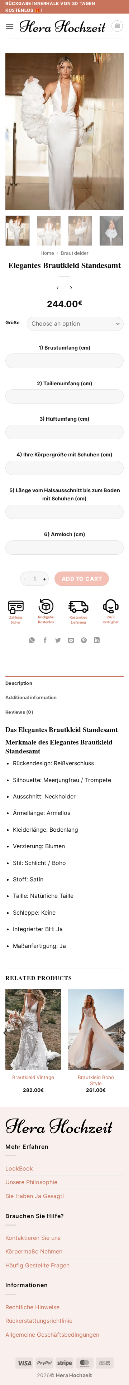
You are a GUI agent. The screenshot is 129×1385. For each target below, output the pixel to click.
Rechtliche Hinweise (32, 1307)
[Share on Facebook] (45, 641)
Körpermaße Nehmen (33, 1251)
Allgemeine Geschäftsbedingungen (52, 1334)
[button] (9, 26)
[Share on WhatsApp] (32, 641)
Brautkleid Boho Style (96, 1080)
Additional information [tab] (31, 697)
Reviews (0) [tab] (19, 712)
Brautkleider (75, 253)
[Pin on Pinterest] (84, 641)
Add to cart (82, 578)
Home (47, 253)
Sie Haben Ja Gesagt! (34, 1195)
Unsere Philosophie (31, 1182)
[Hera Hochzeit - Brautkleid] (62, 26)
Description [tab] (18, 683)
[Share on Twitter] (58, 641)
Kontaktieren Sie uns (33, 1237)
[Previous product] (71, 288)
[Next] (112, 131)
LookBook (19, 1168)
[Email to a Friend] (71, 641)
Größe (12, 322)
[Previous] (16, 131)
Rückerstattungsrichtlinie (38, 1320)
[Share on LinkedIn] (97, 641)
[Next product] (57, 288)
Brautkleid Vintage (33, 1077)
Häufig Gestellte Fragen (37, 1265)
